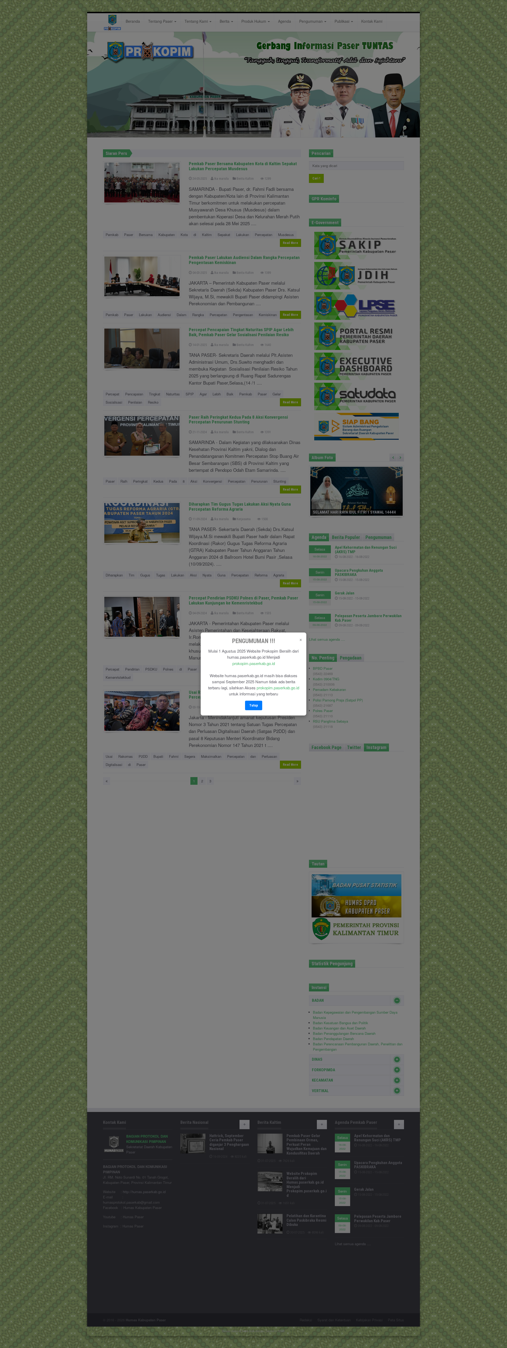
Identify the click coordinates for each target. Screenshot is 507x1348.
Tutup (253, 705)
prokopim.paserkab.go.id (253, 663)
